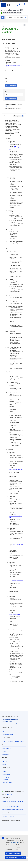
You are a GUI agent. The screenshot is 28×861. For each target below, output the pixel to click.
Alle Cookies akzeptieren (13, 853)
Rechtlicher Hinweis (6, 748)
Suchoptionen (23, 20)
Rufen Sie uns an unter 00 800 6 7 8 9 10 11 (12, 801)
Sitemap (4, 764)
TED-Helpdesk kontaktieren (8, 734)
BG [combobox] (6, 94)
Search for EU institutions (8, 816)
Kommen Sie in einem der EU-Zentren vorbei (12, 809)
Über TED (4, 761)
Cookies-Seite (14, 842)
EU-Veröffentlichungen (7, 782)
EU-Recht (4, 771)
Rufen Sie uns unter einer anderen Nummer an (13, 804)
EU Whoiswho (5, 779)
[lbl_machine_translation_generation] (6, 106)
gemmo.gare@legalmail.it (16, 545)
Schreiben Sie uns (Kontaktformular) (10, 806)
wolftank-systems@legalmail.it (14, 613)
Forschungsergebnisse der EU (9, 777)
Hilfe (3, 731)
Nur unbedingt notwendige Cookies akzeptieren (16, 857)
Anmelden (19, 5)
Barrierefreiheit (5, 754)
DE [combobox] (6, 81)
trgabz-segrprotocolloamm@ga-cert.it (15, 516)
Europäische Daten (6, 774)
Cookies (4, 751)
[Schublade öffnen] (3, 26)
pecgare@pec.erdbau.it (16, 580)
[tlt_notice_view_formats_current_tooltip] (22, 116)
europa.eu (9, 794)
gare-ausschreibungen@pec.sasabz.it (16, 148)
